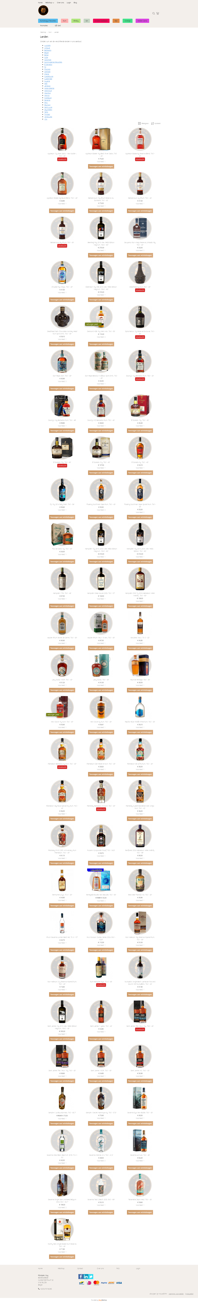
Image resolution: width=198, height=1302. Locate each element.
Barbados (47, 50)
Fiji (45, 67)
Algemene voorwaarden (176, 1294)
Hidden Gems (142, 21)
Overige (127, 21)
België (46, 52)
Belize (46, 55)
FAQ (118, 1268)
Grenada (47, 71)
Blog (75, 2)
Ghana (46, 74)
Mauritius (47, 93)
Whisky (75, 21)
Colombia (47, 59)
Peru (46, 102)
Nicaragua (47, 98)
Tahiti (46, 112)
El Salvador (48, 64)
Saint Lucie (48, 107)
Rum (64, 21)
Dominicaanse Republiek (53, 62)
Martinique (48, 90)
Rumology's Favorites (48, 21)
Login (69, 2)
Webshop (48, 2)
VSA (45, 119)
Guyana (47, 81)
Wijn (116, 21)
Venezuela (48, 117)
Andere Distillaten (101, 21)
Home (40, 2)
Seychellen (48, 109)
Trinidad (47, 114)
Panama (47, 100)
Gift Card (58, 25)
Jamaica (47, 86)
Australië (47, 45)
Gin (87, 21)
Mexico (47, 95)
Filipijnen (47, 69)
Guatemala (48, 79)
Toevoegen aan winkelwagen (101, 166)
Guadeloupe (48, 76)
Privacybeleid (189, 1294)
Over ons (60, 2)
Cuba (46, 57)
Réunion (47, 105)
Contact (80, 1268)
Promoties (44, 25)
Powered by (99, 1300)
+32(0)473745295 (46, 1289)
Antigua (47, 48)
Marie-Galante (49, 88)
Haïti (45, 83)
